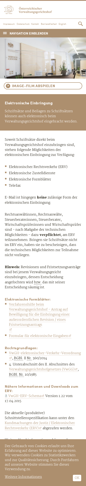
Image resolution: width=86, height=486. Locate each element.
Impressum (9, 24)
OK (77, 478)
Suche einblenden (80, 24)
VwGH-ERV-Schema (24, 396)
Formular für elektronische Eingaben (38, 336)
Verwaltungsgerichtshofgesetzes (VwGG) (42, 369)
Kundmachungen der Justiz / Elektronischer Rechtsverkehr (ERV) (40, 425)
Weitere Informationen (23, 477)
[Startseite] (43, 9)
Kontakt (35, 24)
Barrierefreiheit (49, 24)
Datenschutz (23, 24)
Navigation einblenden (29, 33)
